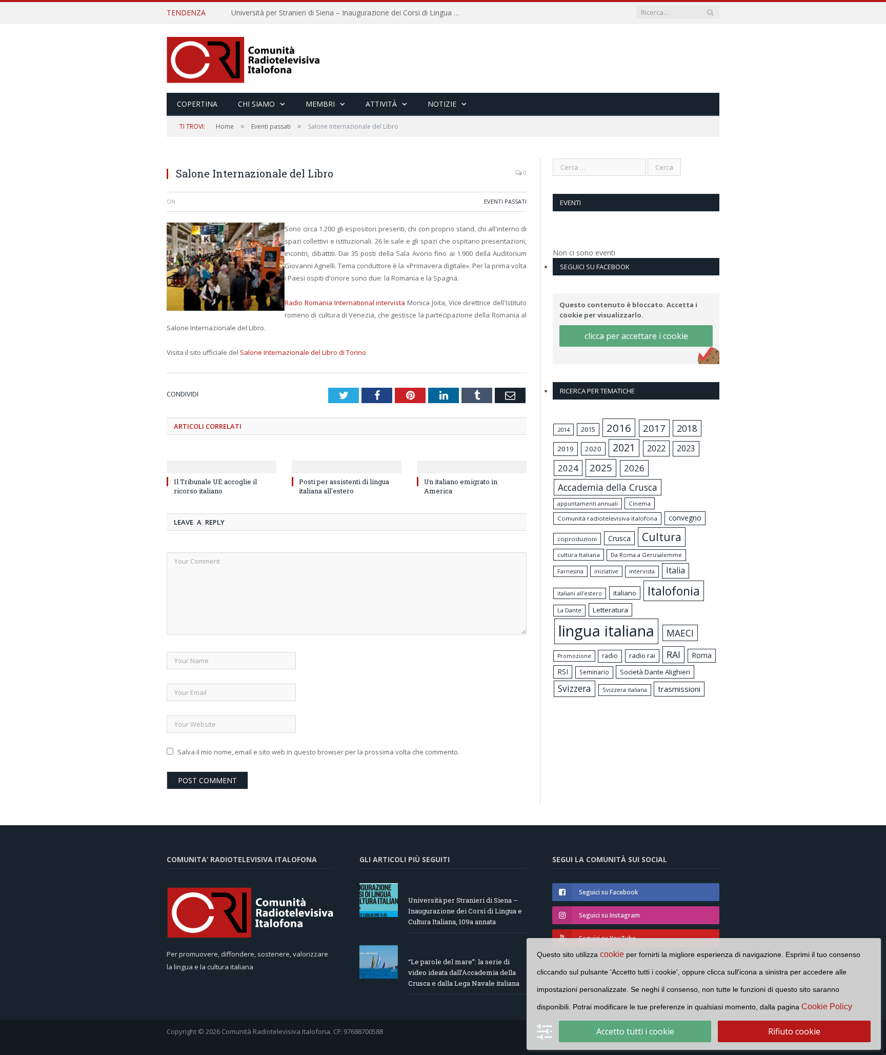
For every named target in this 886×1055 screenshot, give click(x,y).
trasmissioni (679, 689)
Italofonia (674, 591)
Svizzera (574, 688)
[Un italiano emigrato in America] (472, 460)
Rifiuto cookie (794, 1031)
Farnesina (570, 571)
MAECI (680, 633)
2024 (568, 468)
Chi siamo (256, 104)
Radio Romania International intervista (345, 302)
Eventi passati (505, 201)
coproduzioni (577, 539)
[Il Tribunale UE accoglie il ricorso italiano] (221, 460)
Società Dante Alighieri (655, 671)
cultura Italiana (578, 555)
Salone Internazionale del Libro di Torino (303, 352)
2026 (634, 468)
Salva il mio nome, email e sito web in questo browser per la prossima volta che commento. (318, 752)
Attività (381, 104)
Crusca (619, 538)
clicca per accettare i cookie (636, 336)
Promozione (574, 656)
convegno (685, 518)
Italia (675, 570)
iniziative (606, 571)
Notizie (442, 104)
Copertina (197, 104)
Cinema (640, 503)
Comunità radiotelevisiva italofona (607, 518)
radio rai (642, 655)
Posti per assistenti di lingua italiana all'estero (344, 486)
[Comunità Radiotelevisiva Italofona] (243, 58)
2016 (619, 428)
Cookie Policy (826, 1006)
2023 (686, 448)
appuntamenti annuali (587, 503)
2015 (588, 429)
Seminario (594, 672)
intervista (642, 571)
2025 (601, 467)
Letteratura (610, 609)
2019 (565, 448)
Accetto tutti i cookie (635, 1031)
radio (610, 655)
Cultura (661, 536)
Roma (702, 655)
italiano (624, 593)
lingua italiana (606, 631)
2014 (563, 429)
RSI (562, 671)
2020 (593, 448)
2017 (654, 428)
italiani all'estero (579, 593)
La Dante (569, 610)
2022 (656, 448)
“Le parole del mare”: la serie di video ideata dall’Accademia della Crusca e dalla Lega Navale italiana (349, 12)
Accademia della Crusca (607, 487)
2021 (624, 447)
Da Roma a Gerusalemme (646, 555)
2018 (687, 428)
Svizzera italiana (624, 689)
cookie (612, 954)
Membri (320, 104)
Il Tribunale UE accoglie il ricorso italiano (215, 486)
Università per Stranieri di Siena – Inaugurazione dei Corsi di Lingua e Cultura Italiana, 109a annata (465, 910)
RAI (673, 654)
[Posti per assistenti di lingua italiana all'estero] (346, 460)
